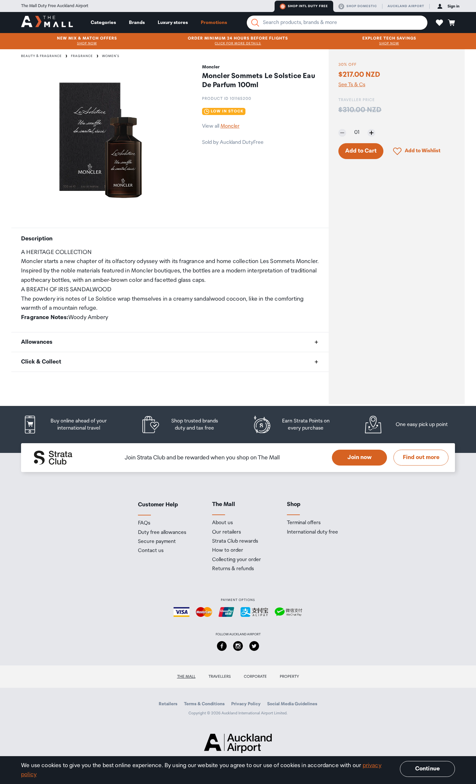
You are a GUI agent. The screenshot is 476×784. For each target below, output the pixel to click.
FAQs (144, 523)
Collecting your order (236, 560)
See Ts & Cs (351, 85)
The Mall (186, 676)
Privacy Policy (246, 704)
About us (222, 523)
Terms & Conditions (204, 704)
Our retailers (226, 532)
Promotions (214, 22)
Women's (110, 56)
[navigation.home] (47, 22)
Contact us (151, 551)
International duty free (312, 532)
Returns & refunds (233, 569)
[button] (439, 22)
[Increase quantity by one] (371, 133)
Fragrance (82, 56)
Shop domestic (361, 6)
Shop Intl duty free (308, 6)
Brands (137, 22)
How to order (227, 550)
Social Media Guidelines (292, 704)
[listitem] (71, 424)
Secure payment (157, 542)
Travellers (220, 676)
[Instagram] (238, 646)
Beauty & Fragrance (41, 56)
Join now (359, 457)
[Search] (255, 22)
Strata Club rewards (235, 541)
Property (289, 676)
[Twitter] (254, 646)
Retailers (168, 704)
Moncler (230, 126)
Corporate (255, 676)
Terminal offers (304, 523)
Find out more (421, 457)
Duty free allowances (162, 533)
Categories (103, 22)
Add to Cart (361, 151)
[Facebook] (222, 646)
